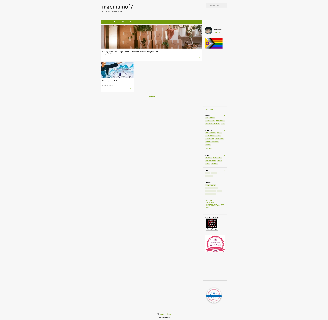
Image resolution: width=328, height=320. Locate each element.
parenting (216, 123)
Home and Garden (210, 135)
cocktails (208, 157)
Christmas (212, 132)
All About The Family (211, 201)
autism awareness (210, 194)
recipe (219, 157)
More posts (151, 96)
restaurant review (211, 160)
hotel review (209, 175)
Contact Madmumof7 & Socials (214, 204)
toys (222, 123)
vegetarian (214, 163)
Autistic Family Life (210, 185)
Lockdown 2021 (219, 138)
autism (219, 191)
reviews (220, 160)
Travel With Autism (211, 191)
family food (209, 123)
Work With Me (209, 202)
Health (219, 132)
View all (198, 22)
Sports (208, 141)
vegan (207, 163)
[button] (200, 57)
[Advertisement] (215, 78)
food (214, 157)
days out (213, 172)
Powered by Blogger (165, 314)
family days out (220, 120)
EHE (207, 117)
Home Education (210, 120)
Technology (215, 141)
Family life (212, 117)
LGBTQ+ (219, 135)
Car (207, 132)
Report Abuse (209, 109)
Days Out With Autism (211, 188)
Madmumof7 (218, 29)
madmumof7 (117, 6)
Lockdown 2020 (210, 138)
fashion (208, 144)
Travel (207, 172)
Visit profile (217, 32)
